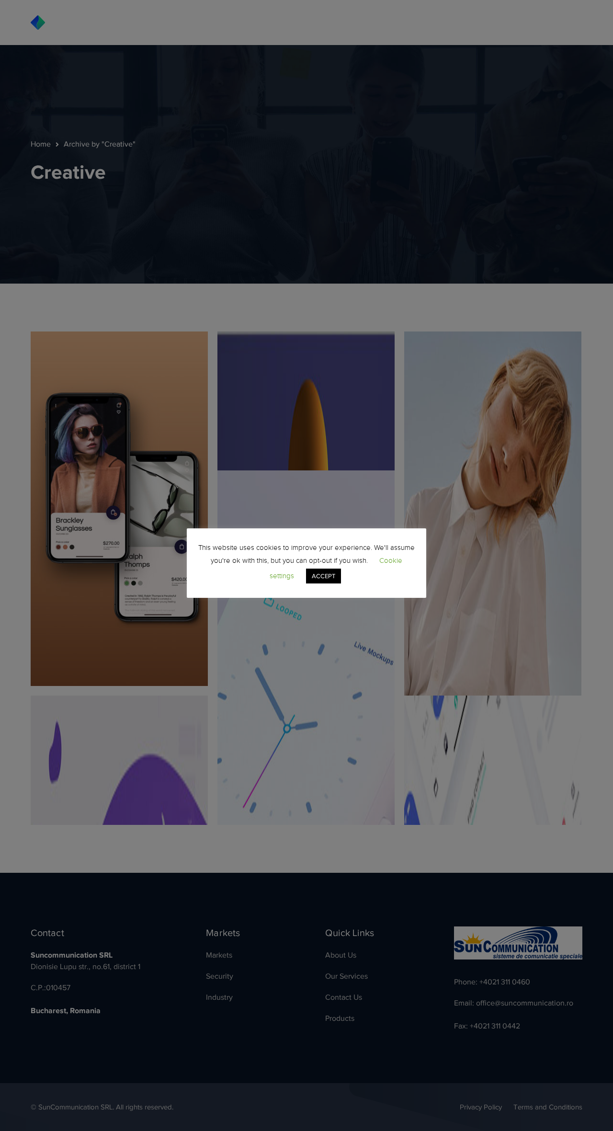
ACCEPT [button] (323, 576)
